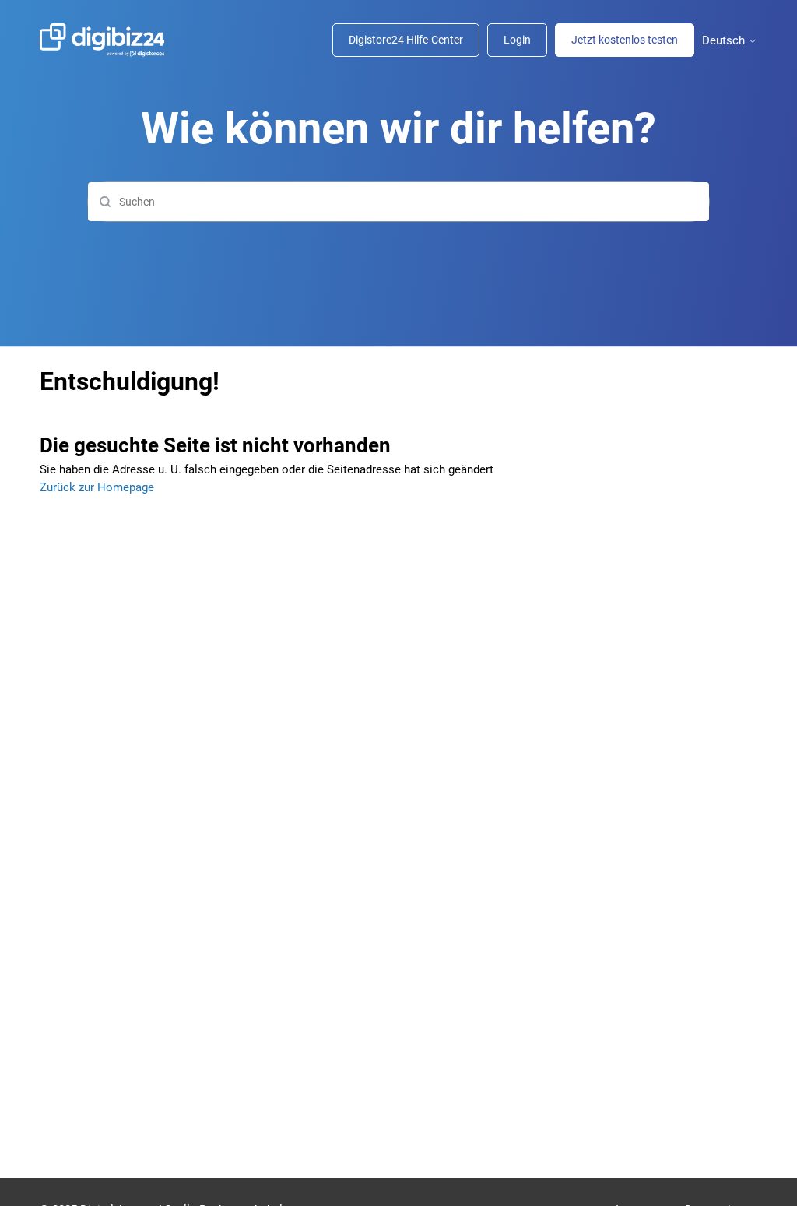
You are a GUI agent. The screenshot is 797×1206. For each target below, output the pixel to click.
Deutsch (725, 40)
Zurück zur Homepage (97, 487)
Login (517, 39)
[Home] (110, 40)
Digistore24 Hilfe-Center (406, 39)
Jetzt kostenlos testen (624, 39)
